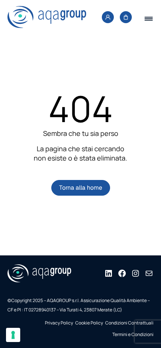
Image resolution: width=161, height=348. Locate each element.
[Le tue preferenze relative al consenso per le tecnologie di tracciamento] (13, 335)
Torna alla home (80, 188)
